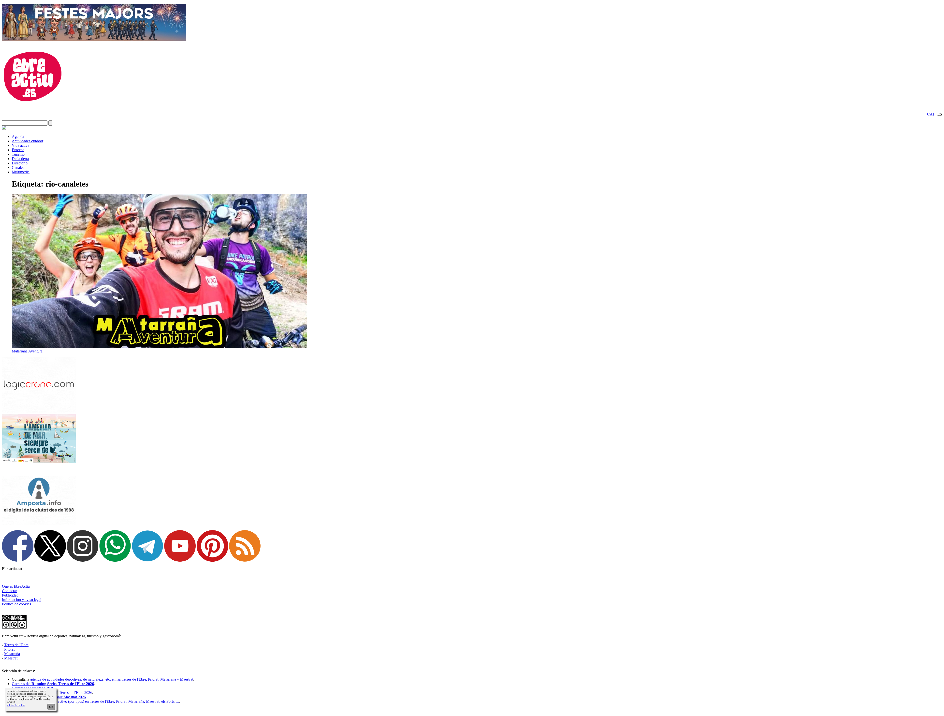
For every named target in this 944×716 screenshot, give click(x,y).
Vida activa (20, 145)
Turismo (18, 154)
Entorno (18, 150)
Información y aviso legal (21, 600)
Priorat (9, 649)
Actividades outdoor (27, 141)
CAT (931, 114)
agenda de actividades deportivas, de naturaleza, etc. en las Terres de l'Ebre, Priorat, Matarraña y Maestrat (111, 679)
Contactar (9, 591)
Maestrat (10, 658)
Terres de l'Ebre (16, 645)
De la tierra (20, 159)
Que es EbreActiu (16, 586)
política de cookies (16, 705)
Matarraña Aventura (27, 351)
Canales (18, 167)
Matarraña (12, 654)
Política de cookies (16, 604)
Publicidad (10, 595)
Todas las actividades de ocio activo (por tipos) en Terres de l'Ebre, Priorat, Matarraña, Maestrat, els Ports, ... (95, 701)
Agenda (18, 136)
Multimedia (21, 172)
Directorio (20, 163)
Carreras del (53, 684)
